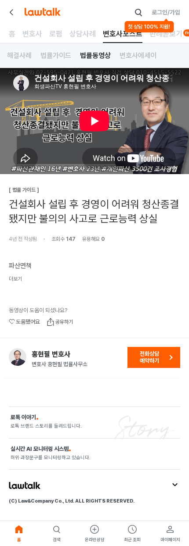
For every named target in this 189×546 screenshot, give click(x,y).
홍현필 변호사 (51, 354)
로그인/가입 (166, 12)
